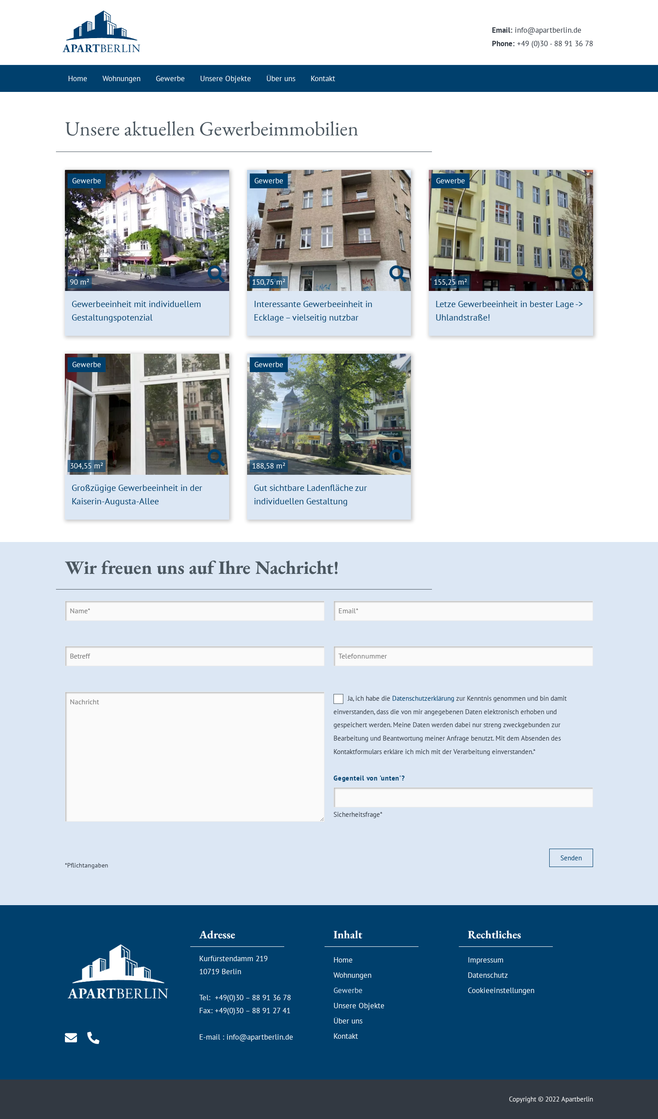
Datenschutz (488, 975)
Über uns (280, 78)
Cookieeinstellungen (501, 990)
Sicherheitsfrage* (369, 796)
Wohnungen (122, 78)
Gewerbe (170, 78)
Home (77, 78)
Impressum (486, 960)
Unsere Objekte (225, 78)
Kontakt (323, 78)
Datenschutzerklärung (423, 698)
